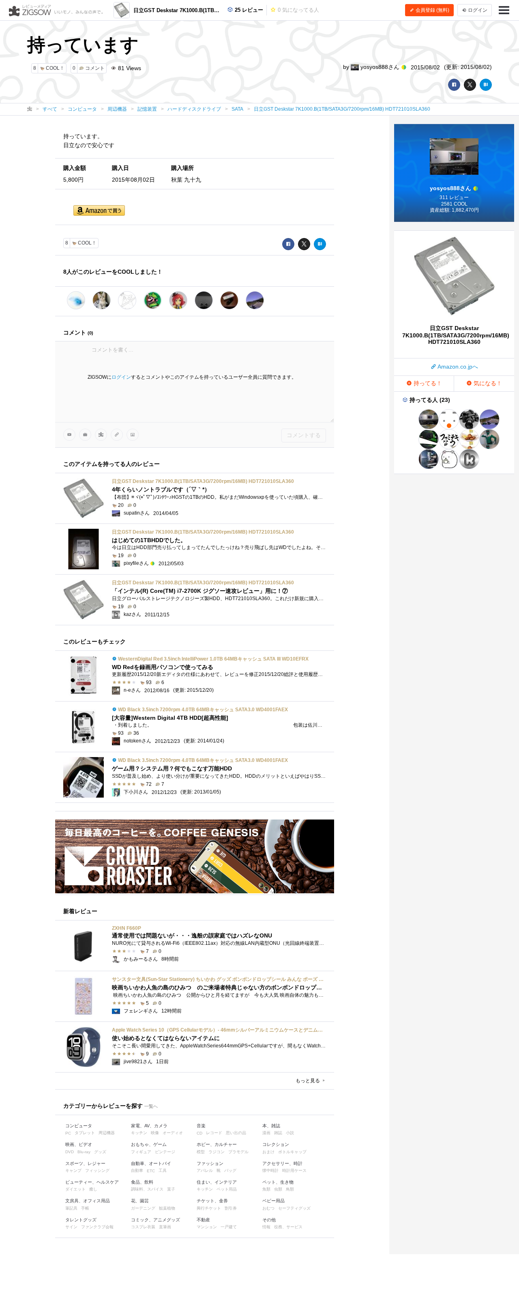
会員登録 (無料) (431, 10)
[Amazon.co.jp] (99, 211)
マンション (207, 1227)
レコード (214, 1133)
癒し (93, 1189)
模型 (201, 1152)
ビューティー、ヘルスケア (92, 1182)
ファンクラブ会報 (97, 1227)
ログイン (121, 377)
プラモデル (238, 1152)
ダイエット (75, 1189)
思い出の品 (236, 1133)
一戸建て (229, 1227)
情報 (266, 1227)
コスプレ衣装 (143, 1227)
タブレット (85, 1133)
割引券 (231, 1208)
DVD (69, 1152)
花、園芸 (140, 1200)
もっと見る (308, 1080)
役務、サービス (288, 1227)
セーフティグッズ (294, 1208)
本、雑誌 (271, 1125)
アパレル (205, 1170)
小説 (290, 1133)
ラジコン (216, 1152)
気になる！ (487, 383)
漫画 (266, 1133)
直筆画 (165, 1227)
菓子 (171, 1189)
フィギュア (141, 1152)
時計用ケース (294, 1170)
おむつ (268, 1208)
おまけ (268, 1152)
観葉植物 (167, 1208)
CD (199, 1133)
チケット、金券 (212, 1200)
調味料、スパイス (147, 1189)
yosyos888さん (380, 67)
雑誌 (278, 1133)
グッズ (100, 1152)
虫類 (278, 1189)
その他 (269, 1219)
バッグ (230, 1170)
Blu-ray (83, 1152)
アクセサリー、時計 (282, 1163)
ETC (151, 1171)
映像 (155, 1133)
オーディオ (173, 1133)
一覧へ (151, 1106)
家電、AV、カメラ (149, 1125)
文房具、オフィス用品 (87, 1200)
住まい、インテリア (217, 1182)
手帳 (85, 1208)
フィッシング (97, 1170)
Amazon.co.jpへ (457, 366)
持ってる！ (427, 383)
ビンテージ (165, 1152)
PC (68, 1133)
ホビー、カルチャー (217, 1144)
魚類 (266, 1189)
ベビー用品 (273, 1200)
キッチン (139, 1133)
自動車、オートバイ (151, 1163)
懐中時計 (270, 1170)
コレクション (275, 1144)
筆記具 (71, 1208)
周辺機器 (107, 1133)
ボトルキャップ (292, 1152)
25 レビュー (248, 10)
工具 (163, 1170)
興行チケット (209, 1208)
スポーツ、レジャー (85, 1163)
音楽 (201, 1125)
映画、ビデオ (78, 1144)
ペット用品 (227, 1189)
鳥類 (290, 1189)
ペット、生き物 (278, 1182)
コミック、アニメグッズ (155, 1219)
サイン (71, 1227)
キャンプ (73, 1170)
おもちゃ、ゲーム (149, 1144)
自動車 (137, 1170)
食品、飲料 (142, 1182)
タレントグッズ (81, 1219)
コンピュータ (78, 1125)
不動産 (203, 1219)
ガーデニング (143, 1208)
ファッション (210, 1163)
